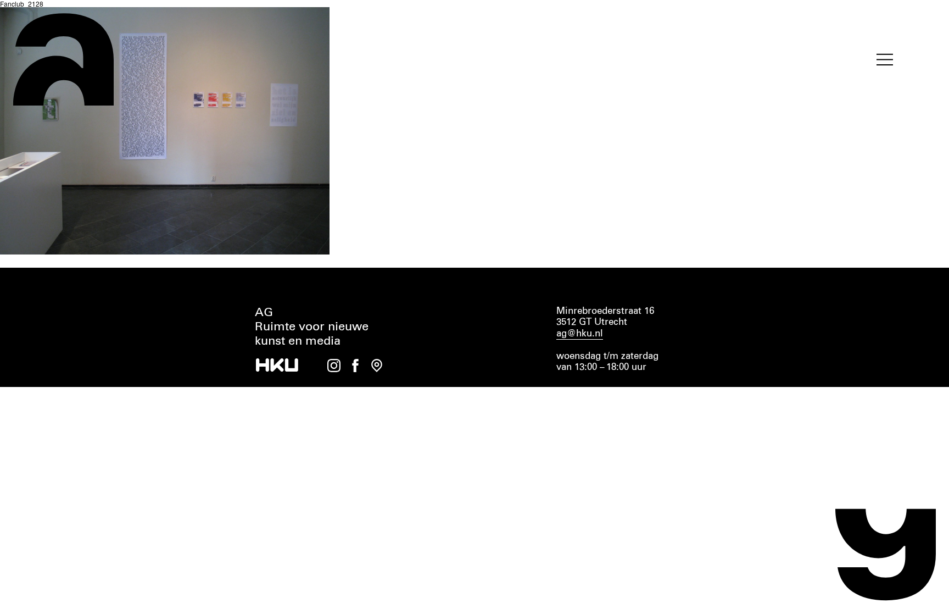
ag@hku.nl (579, 334)
